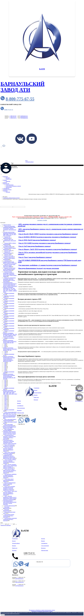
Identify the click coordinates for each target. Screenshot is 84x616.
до (7, 524)
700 (5, 352)
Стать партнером (9, 184)
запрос (42, 218)
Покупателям (6, 183)
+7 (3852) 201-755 (13, 117)
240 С (5, 400)
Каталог (9, 205)
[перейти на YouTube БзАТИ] (32, 143)
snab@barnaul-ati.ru (24, 116)
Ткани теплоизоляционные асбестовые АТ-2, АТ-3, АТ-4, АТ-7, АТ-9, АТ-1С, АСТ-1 (10, 413)
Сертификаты (6, 188)
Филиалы (8, 192)
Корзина (35, 395)
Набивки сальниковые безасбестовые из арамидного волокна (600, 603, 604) (9, 341)
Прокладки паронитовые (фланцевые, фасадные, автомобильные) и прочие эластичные (9, 279)
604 (5, 346)
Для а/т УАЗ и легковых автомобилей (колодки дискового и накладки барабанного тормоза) (9, 488)
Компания (5, 176)
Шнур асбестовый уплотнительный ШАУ (8, 425)
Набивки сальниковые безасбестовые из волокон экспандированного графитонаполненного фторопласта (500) (9, 359)
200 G (5, 395)
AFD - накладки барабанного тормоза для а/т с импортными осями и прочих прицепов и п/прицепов (10, 498)
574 (5, 370)
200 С (5, 403)
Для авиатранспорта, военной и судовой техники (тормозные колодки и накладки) (9, 437)
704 (5, 351)
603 (5, 345)
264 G (5, 397)
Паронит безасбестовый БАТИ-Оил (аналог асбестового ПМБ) (9, 265)
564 (5, 367)
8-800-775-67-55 (20, 99)
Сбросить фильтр (7, 224)
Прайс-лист (8, 213)
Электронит (7, 260)
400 (5, 385)
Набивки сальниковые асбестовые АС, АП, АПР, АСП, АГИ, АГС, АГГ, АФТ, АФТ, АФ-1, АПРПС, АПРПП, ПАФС (10, 290)
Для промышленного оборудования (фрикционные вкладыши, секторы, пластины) (9, 502)
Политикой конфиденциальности (11, 613)
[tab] (9, 222)
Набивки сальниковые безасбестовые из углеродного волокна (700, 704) (10, 349)
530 (5, 362)
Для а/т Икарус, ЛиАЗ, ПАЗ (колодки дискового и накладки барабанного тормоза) (47, 249)
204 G (5, 396)
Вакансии (8, 181)
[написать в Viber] (27, 423)
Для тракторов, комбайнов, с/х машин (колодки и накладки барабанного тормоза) (47, 265)
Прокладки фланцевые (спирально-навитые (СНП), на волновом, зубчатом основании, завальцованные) (9, 228)
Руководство (8, 178)
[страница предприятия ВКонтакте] (15, 573)
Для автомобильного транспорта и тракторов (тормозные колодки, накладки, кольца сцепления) (9, 441)
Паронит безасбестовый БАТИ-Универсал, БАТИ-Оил (10, 262)
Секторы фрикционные (9, 505)
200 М (5, 399)
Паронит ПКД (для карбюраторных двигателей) (9, 240)
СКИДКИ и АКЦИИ (42, 220)
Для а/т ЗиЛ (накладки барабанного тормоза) (34, 246)
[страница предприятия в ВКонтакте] (79, 391)
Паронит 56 (7, 254)
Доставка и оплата (7, 189)
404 (5, 382)
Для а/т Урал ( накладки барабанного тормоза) (35, 257)
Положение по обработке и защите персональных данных (42, 610)
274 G (5, 405)
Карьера (5, 180)
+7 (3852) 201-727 (12, 116)
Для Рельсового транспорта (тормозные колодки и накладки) (10, 519)
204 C (5, 407)
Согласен (3, 614)
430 (5, 384)
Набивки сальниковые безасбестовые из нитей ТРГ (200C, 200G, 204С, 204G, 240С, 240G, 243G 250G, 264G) (10, 392)
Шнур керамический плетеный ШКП (8, 430)
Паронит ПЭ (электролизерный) (7, 252)
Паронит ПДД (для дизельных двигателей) (8, 256)
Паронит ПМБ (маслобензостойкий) (8, 246)
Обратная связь (20, 412)
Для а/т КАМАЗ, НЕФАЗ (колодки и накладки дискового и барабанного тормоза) (47, 237)
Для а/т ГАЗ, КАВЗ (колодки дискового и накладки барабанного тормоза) (44, 243)
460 (5, 386)
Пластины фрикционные (6, 510)
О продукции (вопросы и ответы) (13, 186)
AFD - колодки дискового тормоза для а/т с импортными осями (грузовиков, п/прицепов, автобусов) (10, 466)
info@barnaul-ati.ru (24, 115)
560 (5, 365)
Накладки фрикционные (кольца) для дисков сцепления (38, 268)
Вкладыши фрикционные (6, 507)
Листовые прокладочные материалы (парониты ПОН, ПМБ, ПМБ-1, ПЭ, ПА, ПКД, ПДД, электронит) (9, 234)
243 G (5, 408)
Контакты (5, 190)
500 (5, 363)
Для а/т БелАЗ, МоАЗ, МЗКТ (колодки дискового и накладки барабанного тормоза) (48, 234)
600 (5, 344)
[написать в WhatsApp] (21, 423)
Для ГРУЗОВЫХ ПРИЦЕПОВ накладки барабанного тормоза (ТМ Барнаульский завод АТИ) (9, 456)
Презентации (9, 187)
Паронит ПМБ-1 (8, 250)
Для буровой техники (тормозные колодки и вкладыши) (8, 515)
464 (5, 381)
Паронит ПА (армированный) (7, 237)
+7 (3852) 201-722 (12, 115)
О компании (36, 387)
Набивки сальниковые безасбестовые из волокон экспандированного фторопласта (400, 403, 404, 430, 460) (9, 376)
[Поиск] (16, 524)
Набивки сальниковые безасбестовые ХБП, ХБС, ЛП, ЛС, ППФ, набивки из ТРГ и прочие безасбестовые (10, 335)
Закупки (5, 182)
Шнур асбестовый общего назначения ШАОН (9, 420)
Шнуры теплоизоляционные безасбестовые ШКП (9, 427)
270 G (5, 401)
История (8, 177)
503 (5, 366)
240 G (5, 404)
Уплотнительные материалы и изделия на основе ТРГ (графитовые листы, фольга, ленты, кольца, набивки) (10, 274)
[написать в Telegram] (33, 423)
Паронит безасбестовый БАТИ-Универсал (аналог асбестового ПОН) (9, 269)
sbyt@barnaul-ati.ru (24, 117)
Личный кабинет (37, 392)
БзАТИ (42, 69)
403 (5, 380)
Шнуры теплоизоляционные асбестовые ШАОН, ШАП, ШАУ (9, 417)
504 (5, 369)
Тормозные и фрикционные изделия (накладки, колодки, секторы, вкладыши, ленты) (9, 433)
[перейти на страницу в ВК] (20, 143)
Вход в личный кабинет (29, 161)
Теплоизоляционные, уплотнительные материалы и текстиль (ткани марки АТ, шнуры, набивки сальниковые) (10, 284)
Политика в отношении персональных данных (42, 611)
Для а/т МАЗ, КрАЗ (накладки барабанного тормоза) (37, 240)
